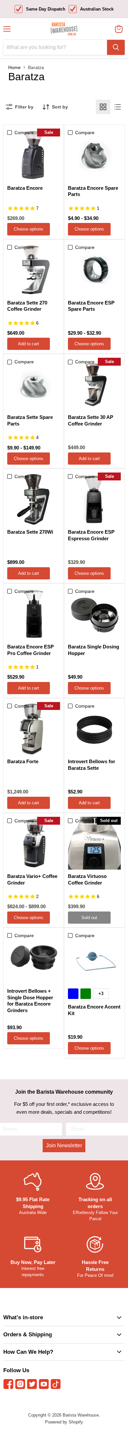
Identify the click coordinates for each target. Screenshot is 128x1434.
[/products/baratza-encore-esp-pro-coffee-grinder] (33, 613)
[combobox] (55, 47)
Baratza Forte (22, 761)
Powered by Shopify (64, 1422)
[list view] (117, 107)
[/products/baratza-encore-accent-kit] (94, 958)
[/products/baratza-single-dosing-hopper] (94, 613)
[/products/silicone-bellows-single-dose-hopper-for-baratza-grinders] (33, 958)
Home (14, 67)
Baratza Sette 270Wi (30, 532)
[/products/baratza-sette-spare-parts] (33, 384)
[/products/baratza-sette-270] (33, 269)
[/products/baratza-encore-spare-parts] (94, 155)
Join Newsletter (64, 1145)
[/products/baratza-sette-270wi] (33, 499)
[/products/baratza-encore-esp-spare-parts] (94, 269)
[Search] (116, 47)
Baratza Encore (25, 188)
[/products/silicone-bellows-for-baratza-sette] (94, 728)
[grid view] (103, 107)
